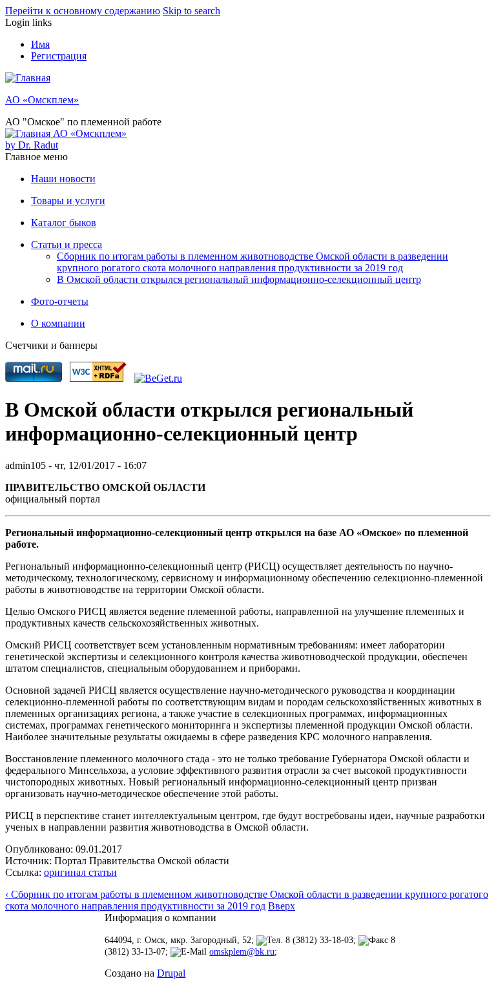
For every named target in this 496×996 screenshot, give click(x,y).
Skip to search (191, 10)
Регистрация (59, 55)
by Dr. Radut (31, 145)
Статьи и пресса (66, 244)
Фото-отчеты (59, 301)
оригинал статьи (80, 872)
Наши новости (63, 178)
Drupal (171, 973)
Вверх (281, 905)
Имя (40, 44)
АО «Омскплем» (42, 99)
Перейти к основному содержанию (82, 10)
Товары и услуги (68, 200)
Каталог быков (63, 222)
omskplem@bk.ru (241, 952)
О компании (58, 323)
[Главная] (27, 77)
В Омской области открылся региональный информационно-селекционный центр (239, 279)
